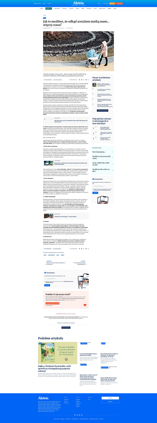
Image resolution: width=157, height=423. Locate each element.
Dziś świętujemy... (98, 152)
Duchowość (64, 8)
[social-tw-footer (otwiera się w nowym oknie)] (79, 415)
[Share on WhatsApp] (88, 79)
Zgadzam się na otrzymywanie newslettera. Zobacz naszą (59, 282)
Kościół (95, 8)
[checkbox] (44, 281)
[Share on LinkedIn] (81, 79)
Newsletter (78, 399)
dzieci (45, 255)
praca (58, 255)
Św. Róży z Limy (83, 5)
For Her (44, 15)
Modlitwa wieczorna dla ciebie (101, 157)
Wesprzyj (118, 3)
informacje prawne (75, 418)
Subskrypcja (78, 403)
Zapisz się (47, 285)
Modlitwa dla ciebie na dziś (100, 170)
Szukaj (50, 3)
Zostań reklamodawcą (84, 418)
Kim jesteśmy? (68, 418)
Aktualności (89, 8)
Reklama (77, 406)
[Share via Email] (86, 79)
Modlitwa (48, 8)
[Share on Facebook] (79, 79)
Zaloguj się (107, 3)
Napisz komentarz (65, 327)
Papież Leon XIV (102, 8)
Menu (42, 8)
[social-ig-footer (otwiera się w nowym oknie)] (82, 415)
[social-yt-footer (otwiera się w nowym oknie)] (75, 415)
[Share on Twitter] (83, 79)
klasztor (103, 343)
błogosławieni (83, 364)
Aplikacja (77, 401)
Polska (115, 8)
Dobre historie (57, 8)
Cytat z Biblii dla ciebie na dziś (100, 164)
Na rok (89, 399)
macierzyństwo (51, 255)
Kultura (83, 8)
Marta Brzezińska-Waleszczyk (59, 28)
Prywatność (101, 418)
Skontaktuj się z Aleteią (93, 418)
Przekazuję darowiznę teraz (51, 303)
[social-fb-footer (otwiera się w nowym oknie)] (77, 415)
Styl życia (71, 8)
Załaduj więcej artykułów (102, 110)
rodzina (62, 255)
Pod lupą (77, 8)
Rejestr (111, 3)
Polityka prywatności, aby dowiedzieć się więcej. (102, 190)
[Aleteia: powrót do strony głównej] (78, 3)
